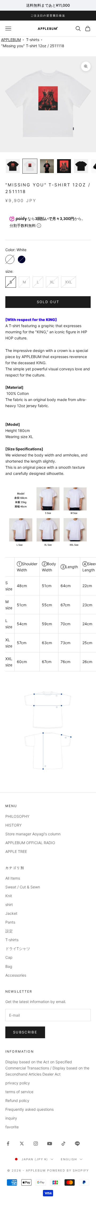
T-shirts (32, 39)
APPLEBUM (11, 39)
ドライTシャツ (17, 948)
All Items (12, 878)
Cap (9, 957)
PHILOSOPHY (17, 816)
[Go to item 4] (64, 166)
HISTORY (13, 825)
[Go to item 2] (29, 166)
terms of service (19, 1091)
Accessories (15, 975)
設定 (9, 931)
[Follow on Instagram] (35, 1143)
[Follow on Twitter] (22, 1143)
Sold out (48, 302)
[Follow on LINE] (77, 1143)
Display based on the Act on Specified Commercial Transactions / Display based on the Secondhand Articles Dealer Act (47, 1068)
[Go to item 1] (12, 166)
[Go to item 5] (81, 166)
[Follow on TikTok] (63, 1143)
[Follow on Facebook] (8, 1143)
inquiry (11, 1118)
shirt (9, 904)
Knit (8, 895)
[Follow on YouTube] (49, 1143)
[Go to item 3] (46, 166)
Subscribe (25, 1032)
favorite (12, 1127)
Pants (10, 922)
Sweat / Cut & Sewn (22, 887)
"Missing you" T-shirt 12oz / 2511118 (32, 45)
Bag (8, 966)
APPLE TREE (16, 851)
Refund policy (17, 1100)
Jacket (11, 913)
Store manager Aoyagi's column (33, 834)
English (69, 1159)
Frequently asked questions (29, 1109)
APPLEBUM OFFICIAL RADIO (30, 842)
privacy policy (17, 1083)
